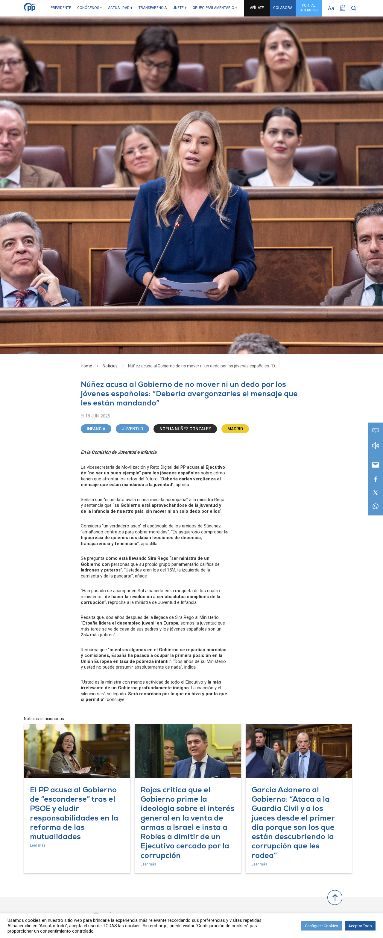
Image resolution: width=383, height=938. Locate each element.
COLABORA (282, 8)
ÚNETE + (180, 8)
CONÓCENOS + (89, 8)
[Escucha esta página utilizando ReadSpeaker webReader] (375, 448)
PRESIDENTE (61, 8)
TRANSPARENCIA (153, 8)
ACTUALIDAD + (120, 8)
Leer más (37, 845)
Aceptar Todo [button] (360, 926)
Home (86, 366)
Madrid (235, 428)
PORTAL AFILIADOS (308, 7)
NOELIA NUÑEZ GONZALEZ (185, 428)
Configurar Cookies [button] (321, 926)
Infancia (96, 428)
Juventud (132, 428)
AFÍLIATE (257, 8)
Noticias (110, 366)
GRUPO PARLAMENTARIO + (215, 8)
